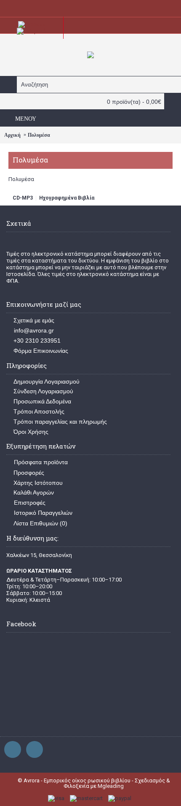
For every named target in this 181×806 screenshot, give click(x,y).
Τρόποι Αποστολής (38, 411)
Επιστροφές (29, 502)
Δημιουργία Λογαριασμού (46, 381)
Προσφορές (28, 472)
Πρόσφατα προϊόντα (41, 462)
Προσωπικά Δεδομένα (42, 401)
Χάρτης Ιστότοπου (38, 482)
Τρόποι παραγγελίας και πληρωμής (60, 421)
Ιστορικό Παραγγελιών (43, 512)
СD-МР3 (23, 198)
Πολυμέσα (39, 135)
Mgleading (111, 786)
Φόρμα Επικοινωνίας (40, 350)
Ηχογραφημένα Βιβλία (66, 198)
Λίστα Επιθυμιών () (40, 523)
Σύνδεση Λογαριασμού (43, 391)
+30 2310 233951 (37, 340)
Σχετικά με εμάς (33, 320)
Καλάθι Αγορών (33, 492)
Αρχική (12, 135)
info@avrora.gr (34, 330)
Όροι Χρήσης (30, 431)
